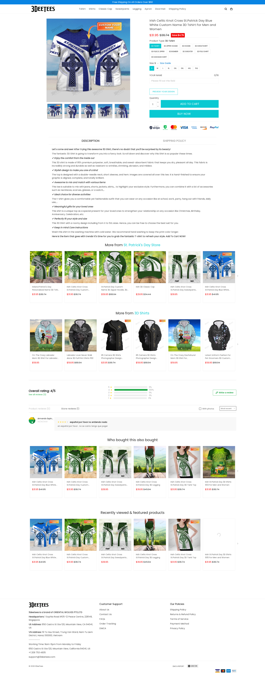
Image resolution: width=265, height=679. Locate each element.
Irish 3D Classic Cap (145, 286)
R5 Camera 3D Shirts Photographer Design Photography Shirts (111, 357)
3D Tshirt (170, 40)
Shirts (92, 9)
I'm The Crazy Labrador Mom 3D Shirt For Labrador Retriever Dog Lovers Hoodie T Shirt (45, 357)
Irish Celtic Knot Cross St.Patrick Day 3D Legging (148, 483)
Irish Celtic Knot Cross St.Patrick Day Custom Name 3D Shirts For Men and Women (80, 288)
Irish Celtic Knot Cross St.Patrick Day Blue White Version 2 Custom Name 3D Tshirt (218, 288)
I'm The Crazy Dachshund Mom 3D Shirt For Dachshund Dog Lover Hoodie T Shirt (183, 357)
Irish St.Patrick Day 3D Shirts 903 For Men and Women (218, 483)
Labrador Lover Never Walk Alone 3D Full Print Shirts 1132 (80, 357)
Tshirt (82, 9)
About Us (104, 609)
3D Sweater (188, 51)
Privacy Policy (177, 628)
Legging (137, 9)
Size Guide (165, 63)
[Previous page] (47, 111)
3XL (182, 68)
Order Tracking (107, 623)
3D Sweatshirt (201, 46)
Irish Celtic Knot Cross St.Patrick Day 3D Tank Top (183, 483)
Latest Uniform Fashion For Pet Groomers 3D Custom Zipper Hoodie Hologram (218, 357)
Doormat (160, 9)
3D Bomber (173, 51)
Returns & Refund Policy (183, 614)
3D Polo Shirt (203, 51)
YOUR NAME (155, 75)
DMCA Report (178, 666)
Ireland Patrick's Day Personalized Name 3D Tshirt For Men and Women (45, 288)
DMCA (102, 628)
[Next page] (129, 111)
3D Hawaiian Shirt (159, 57)
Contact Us (105, 614)
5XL (196, 68)
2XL (175, 68)
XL (168, 68)
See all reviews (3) (37, 394)
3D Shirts (141, 313)
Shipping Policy (177, 9)
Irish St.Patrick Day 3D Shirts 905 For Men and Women (218, 556)
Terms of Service (179, 619)
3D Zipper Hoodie (171, 46)
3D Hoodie (186, 46)
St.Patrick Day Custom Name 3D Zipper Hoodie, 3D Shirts (114, 288)
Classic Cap (105, 9)
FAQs (102, 619)
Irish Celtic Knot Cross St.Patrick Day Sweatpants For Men (183, 288)
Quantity (154, 98)
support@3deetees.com (42, 656)
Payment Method (179, 623)
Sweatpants (122, 9)
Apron (148, 9)
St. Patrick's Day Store (142, 245)
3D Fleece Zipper (158, 51)
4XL (189, 68)
